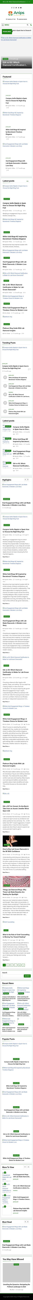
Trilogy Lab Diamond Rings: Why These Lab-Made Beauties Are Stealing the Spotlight (14, 892)
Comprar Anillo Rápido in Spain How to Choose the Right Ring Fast (16, 100)
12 (19, 965)
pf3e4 (5, 940)
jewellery (8, 95)
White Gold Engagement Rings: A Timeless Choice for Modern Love (8, 1029)
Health (6, 930)
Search (4, 973)
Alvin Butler (7, 313)
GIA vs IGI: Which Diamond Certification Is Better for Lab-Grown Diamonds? (14, 2)
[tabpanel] (16, 1277)
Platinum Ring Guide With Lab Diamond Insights (22, 1029)
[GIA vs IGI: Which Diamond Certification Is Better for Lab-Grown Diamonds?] (16, 52)
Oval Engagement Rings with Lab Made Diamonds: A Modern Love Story (16, 163)
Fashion (5, 59)
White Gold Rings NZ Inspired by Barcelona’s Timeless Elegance (16, 132)
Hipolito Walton (11, 106)
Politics (16, 1264)
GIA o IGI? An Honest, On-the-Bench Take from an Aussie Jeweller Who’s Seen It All (16, 808)
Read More (5, 557)
